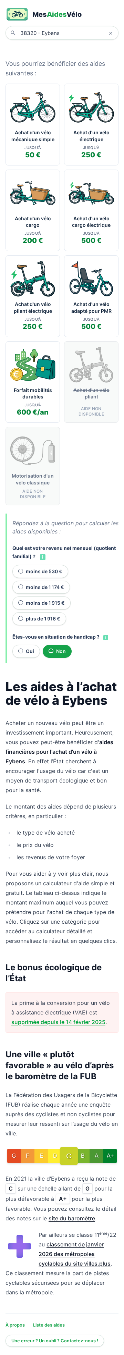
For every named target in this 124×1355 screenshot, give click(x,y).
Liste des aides (49, 1325)
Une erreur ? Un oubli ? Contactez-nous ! (54, 1340)
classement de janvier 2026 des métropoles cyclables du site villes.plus (75, 1254)
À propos (15, 1325)
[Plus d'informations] (42, 557)
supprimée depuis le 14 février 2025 (58, 1022)
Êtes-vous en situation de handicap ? (56, 637)
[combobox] (67, 32)
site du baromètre (72, 1218)
